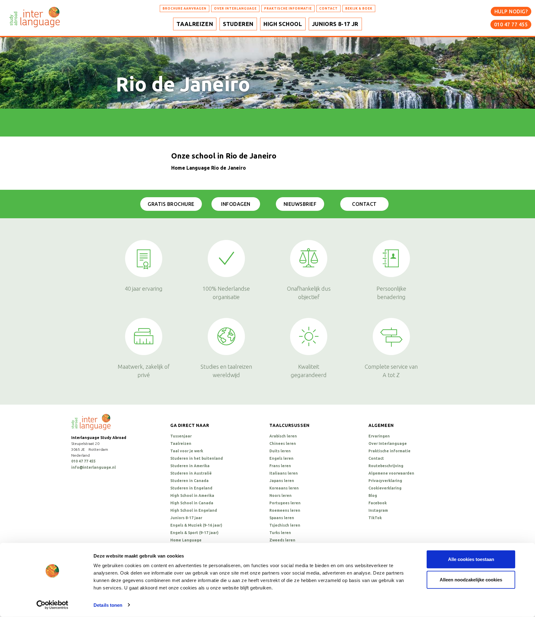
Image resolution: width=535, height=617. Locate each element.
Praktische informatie (389, 451)
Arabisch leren (283, 436)
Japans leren (281, 481)
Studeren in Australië (191, 473)
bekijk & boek (358, 8)
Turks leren (280, 533)
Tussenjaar (181, 436)
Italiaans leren (283, 473)
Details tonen (108, 605)
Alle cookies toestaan (471, 559)
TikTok (375, 518)
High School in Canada (191, 503)
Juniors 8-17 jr (335, 24)
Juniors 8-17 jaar (186, 518)
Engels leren (281, 458)
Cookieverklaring (385, 488)
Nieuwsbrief (300, 204)
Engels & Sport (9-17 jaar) (194, 533)
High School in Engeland (193, 510)
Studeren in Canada (189, 481)
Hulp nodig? (511, 11)
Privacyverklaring (385, 481)
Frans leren (280, 466)
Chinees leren (282, 443)
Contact (364, 204)
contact (328, 8)
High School (282, 24)
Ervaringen (379, 436)
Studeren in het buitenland (196, 458)
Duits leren (280, 451)
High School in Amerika (192, 495)
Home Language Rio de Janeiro (208, 168)
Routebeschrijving (385, 466)
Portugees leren (285, 503)
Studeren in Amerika (190, 466)
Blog (372, 495)
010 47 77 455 (511, 24)
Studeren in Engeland (191, 488)
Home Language (186, 540)
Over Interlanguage (235, 8)
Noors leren (280, 495)
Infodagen (235, 204)
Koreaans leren (284, 488)
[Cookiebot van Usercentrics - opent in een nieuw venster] (52, 605)
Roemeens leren (284, 510)
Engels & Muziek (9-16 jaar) (196, 525)
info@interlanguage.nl (93, 467)
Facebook (377, 503)
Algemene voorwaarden (391, 473)
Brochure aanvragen (185, 8)
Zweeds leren (282, 540)
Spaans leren (281, 518)
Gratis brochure (171, 204)
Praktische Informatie (288, 8)
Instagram (378, 510)
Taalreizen (194, 24)
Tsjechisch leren (284, 525)
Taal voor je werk (186, 451)
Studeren (238, 24)
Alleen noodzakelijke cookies (471, 579)
